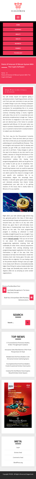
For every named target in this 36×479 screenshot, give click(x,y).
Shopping (18, 29)
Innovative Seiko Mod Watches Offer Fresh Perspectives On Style (18, 351)
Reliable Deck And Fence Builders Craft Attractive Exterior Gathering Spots (18, 358)
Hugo (7, 90)
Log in (18, 447)
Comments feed (18, 457)
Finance (18, 48)
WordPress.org (18, 462)
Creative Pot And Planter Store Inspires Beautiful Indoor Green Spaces (18, 372)
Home (18, 25)
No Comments (10, 92)
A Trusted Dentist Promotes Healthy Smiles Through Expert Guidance (18, 344)
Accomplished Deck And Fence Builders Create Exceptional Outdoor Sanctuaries (18, 365)
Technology (18, 53)
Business (18, 43)
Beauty (18, 34)
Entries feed (18, 452)
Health (18, 39)
